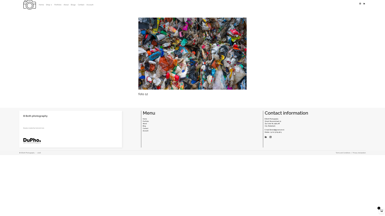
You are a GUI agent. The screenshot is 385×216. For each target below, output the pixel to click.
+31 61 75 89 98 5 (276, 132)
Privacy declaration (359, 153)
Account (90, 5)
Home (41, 5)
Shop (48, 5)
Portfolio (57, 5)
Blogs (73, 5)
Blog (144, 126)
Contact (81, 5)
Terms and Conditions (343, 153)
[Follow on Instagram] (360, 3)
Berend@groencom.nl (277, 130)
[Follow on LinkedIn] (364, 3)
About (66, 5)
